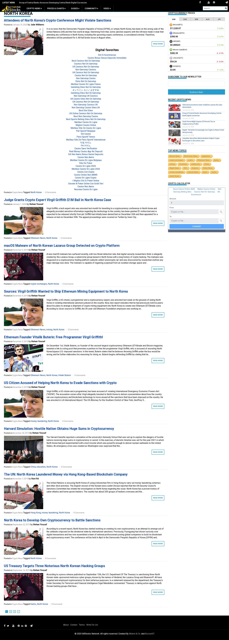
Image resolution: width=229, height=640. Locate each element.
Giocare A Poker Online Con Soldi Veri (85, 183)
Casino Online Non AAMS (85, 175)
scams (190, 160)
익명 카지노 (85, 142)
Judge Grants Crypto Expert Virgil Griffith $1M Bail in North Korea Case (57, 200)
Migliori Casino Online (86, 125)
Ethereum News (38, 238)
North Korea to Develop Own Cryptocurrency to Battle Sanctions (52, 520)
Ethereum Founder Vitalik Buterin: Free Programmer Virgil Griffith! (53, 337)
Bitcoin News (175, 156)
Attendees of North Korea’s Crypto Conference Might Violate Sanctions (57, 20)
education (41, 467)
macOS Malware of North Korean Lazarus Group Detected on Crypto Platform (62, 246)
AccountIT (149, 633)
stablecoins (195, 164)
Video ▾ (107, 8)
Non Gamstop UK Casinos (86, 96)
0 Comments (50, 192)
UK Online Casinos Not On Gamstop (85, 113)
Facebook (183, 164)
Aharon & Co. (135, 633)
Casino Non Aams (86, 157)
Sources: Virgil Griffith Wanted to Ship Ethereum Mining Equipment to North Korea (66, 291)
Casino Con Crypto (85, 172)
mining (49, 329)
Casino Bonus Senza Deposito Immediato (107, 58)
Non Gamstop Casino (86, 78)
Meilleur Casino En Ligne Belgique (86, 160)
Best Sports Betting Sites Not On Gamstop (85, 119)
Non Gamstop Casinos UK (86, 104)
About (66, 625)
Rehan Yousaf (36, 204)
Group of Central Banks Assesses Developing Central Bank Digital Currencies (53, 3)
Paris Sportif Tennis (86, 137)
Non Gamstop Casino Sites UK (86, 107)
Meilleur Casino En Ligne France (86, 84)
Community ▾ (91, 8)
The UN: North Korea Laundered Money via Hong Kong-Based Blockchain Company (66, 474)
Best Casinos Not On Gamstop (86, 61)
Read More (158, 44)
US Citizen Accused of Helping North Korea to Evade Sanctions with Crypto (60, 383)
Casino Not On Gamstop (86, 75)
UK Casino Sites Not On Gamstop (85, 99)
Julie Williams (37, 24)
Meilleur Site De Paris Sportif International (85, 139)
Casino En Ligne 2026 (86, 166)
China (33, 467)
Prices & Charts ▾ (56, 8)
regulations (206, 156)
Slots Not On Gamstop (85, 81)
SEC (185, 168)
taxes (205, 172)
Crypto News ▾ (34, 8)
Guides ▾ (75, 8)
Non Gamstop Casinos (85, 69)
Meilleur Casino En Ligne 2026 (86, 169)
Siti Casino (86, 134)
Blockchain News (190, 156)
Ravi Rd (35, 478)
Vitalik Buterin (64, 375)
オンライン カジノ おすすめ (85, 90)
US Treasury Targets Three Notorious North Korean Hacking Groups (54, 566)
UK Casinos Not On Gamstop (85, 66)
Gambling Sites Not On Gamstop (86, 87)
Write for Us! (92, 625)
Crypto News (17, 192)
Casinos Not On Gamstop (85, 63)
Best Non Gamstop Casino (86, 116)
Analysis (195, 168)
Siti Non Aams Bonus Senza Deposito (85, 154)
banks (216, 160)
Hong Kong (36, 512)
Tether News (207, 168)
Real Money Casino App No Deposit (85, 151)
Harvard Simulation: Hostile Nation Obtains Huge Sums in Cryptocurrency (59, 429)
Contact (73, 625)
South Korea (174, 176)
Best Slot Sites (86, 110)
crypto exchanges (39, 284)
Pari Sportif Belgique (85, 131)
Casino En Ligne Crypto (85, 177)
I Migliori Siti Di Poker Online (85, 180)
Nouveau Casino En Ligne (86, 189)
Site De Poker (85, 163)
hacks (33, 604)
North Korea (36, 192)
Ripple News (174, 168)
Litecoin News (193, 172)
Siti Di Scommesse (107, 55)
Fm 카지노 (86, 145)
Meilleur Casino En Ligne (85, 122)
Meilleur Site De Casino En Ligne (86, 128)
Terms (82, 625)
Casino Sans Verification (85, 148)
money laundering (39, 421)
